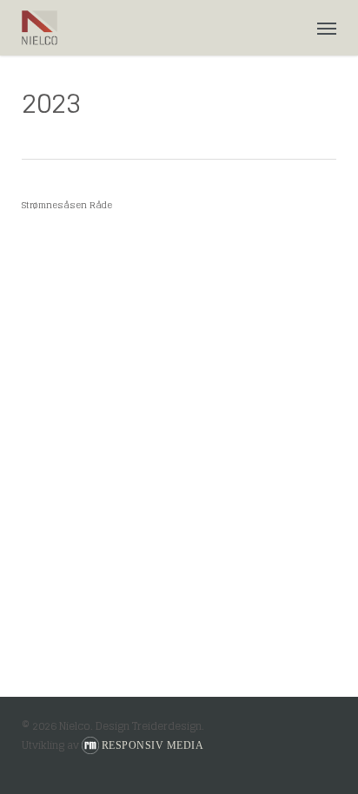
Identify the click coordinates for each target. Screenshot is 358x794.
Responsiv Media (153, 745)
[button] (326, 27)
